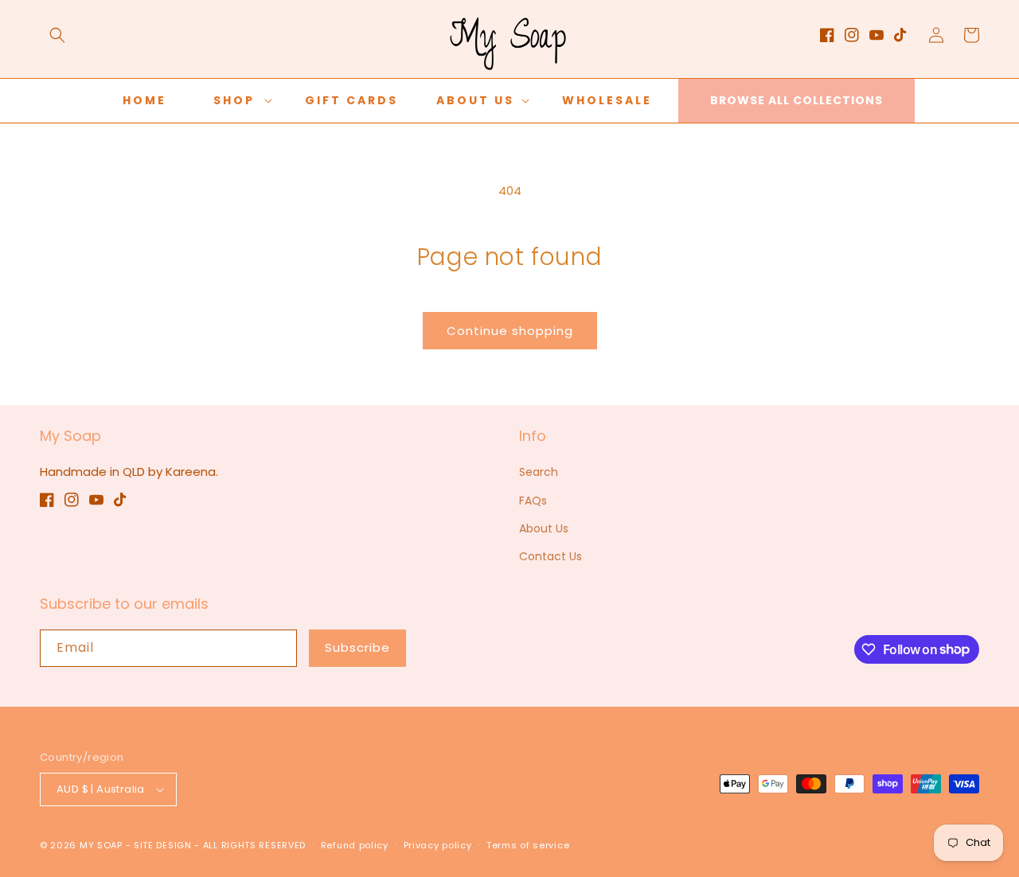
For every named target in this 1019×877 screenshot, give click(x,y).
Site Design (163, 845)
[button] (57, 35)
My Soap (101, 845)
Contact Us (550, 556)
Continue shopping (510, 330)
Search (538, 472)
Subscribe (357, 647)
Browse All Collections (796, 100)
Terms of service (527, 845)
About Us (543, 528)
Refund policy (354, 845)
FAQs (533, 501)
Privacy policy (438, 845)
